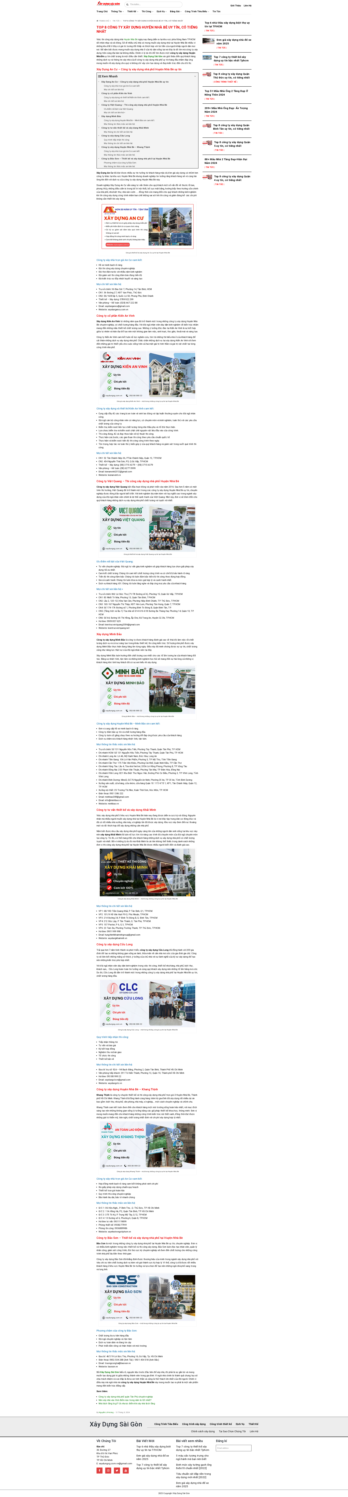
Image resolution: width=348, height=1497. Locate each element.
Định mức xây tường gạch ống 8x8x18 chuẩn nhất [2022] (194, 1466)
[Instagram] (108, 1471)
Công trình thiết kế (221, 1424)
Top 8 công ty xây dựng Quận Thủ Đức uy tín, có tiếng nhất (231, 75)
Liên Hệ (247, 5)
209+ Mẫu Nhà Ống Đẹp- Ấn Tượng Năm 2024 (226, 110)
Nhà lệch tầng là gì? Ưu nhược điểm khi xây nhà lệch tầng (127, 1403)
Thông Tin (116, 11)
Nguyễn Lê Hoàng (106, 1412)
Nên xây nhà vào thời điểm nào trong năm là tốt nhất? (125, 1400)
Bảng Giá (174, 11)
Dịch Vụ (161, 11)
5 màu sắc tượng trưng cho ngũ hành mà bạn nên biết (192, 1457)
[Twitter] (117, 1471)
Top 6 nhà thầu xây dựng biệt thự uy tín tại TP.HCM (227, 24)
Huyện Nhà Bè (131, 39)
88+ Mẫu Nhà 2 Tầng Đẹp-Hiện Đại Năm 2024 (226, 161)
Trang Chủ (102, 11)
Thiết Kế (131, 11)
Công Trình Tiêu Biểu (196, 11)
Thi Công (146, 11)
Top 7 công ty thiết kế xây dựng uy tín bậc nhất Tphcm (231, 58)
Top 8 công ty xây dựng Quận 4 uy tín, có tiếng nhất (232, 178)
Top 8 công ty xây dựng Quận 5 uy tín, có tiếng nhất (232, 144)
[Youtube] (126, 1471)
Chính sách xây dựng (203, 1431)
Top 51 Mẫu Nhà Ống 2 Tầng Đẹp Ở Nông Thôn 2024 (226, 92)
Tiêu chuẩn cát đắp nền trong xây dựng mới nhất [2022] (193, 1475)
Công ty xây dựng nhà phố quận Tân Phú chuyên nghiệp (126, 1396)
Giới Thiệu (235, 5)
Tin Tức (216, 11)
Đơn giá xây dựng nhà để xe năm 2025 (234, 41)
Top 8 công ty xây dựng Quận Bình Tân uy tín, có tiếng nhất (231, 127)
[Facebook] (99, 1471)
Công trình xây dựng (194, 1424)
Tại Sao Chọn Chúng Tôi (232, 1431)
